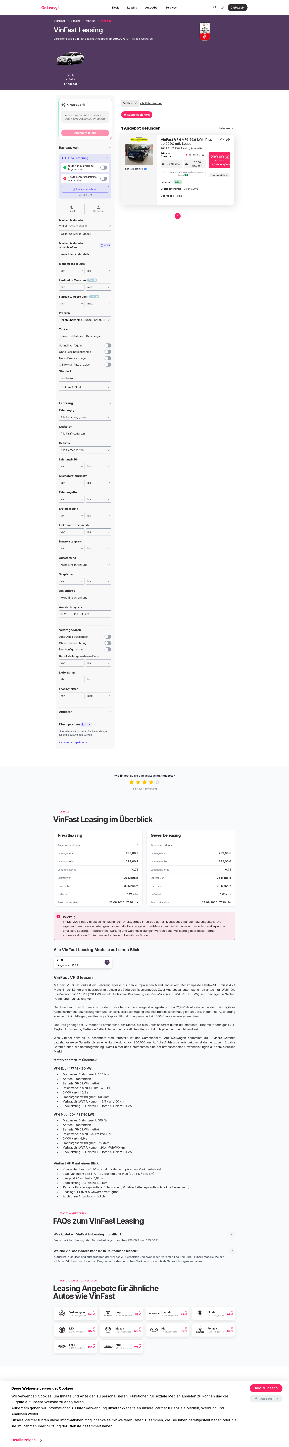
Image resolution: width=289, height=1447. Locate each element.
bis (89, 679)
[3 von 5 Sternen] (145, 782)
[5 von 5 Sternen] (158, 782)
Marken (90, 20)
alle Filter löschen (151, 103)
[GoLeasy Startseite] (62, 7)
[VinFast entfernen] (110, 226)
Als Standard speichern (73, 742)
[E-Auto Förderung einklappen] (107, 158)
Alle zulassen (266, 1388)
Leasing (132, 7)
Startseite (60, 20)
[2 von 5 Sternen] (138, 782)
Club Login (238, 7)
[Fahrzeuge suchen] (214, 8)
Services (171, 7)
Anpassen (263, 1398)
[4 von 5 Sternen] (151, 782)
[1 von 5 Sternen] (131, 782)
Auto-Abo (151, 7)
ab (62, 679)
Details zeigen (23, 1440)
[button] (83, 104)
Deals (115, 7)
